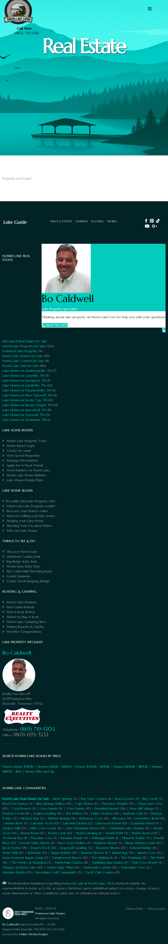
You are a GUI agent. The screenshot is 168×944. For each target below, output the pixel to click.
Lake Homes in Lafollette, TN (23, 385)
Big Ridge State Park (21, 561)
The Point (157, 857)
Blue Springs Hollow (50, 803)
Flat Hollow (74, 813)
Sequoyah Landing (73, 848)
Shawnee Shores (108, 848)
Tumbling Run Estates (107, 862)
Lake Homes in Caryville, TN (23, 375)
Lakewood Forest (108, 823)
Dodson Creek (13, 813)
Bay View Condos (94, 799)
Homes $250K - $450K (54, 766)
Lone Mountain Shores (82, 828)
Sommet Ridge (140, 848)
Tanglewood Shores (67, 857)
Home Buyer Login (20, 446)
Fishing (112, 221)
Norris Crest (57, 833)
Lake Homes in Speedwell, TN (24, 410)
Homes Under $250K (18, 766)
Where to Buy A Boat (22, 617)
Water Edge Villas (60, 867)
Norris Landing (87, 833)
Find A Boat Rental (20, 612)
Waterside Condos (97, 867)
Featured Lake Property (19, 351)
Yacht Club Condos (99, 872)
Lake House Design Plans (24, 480)
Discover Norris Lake (21, 552)
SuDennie (34, 853)
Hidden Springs (59, 818)
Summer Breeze (92, 853)
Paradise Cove (41, 838)
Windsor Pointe (13, 872)
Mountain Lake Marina (126, 828)
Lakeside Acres (42, 823)
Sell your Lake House (21, 530)
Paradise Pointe (71, 838)
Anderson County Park (23, 556)
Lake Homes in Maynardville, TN (26, 390)
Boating (97, 221)
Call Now (24, 28)
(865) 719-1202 (27, 32)
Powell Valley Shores (35, 843)
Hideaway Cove (91, 818)
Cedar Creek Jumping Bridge (28, 581)
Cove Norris (49, 808)
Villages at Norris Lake (19, 867)
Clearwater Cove (150, 803)
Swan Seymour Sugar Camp (22, 857)
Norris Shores (142, 833)
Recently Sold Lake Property (27, 501)
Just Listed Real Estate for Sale (24, 341)
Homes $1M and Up (39, 771)
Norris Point (114, 833)
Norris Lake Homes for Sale (22, 356)
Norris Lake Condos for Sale (23, 361)
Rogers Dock (40, 848)
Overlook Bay (12, 838)
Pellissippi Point (103, 838)
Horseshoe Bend (147, 818)
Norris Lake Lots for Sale (20, 366)
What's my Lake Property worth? (30, 506)
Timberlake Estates (69, 862)
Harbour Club (133, 813)
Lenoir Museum (18, 576)
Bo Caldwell (16, 653)
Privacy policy (157, 908)
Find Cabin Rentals (20, 607)
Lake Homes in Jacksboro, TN (24, 380)
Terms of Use (134, 908)
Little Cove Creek (43, 828)
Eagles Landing (45, 813)
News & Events (61, 221)
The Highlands (102, 857)
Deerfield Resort (107, 808)
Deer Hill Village (141, 808)
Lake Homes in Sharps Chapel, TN (27, 405)
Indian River (14, 823)
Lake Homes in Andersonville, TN (27, 371)
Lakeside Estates (75, 823)
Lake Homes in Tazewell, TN (23, 415)
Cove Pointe (76, 808)
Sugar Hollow (61, 853)
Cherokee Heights (114, 803)
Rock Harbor (11, 848)
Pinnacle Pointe (133, 838)
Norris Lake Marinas (21, 602)
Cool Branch (21, 808)
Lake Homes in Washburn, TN (24, 420)
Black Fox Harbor (15, 803)
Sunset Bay (120, 853)
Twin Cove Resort (144, 862)
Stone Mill (10, 853)
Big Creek (150, 799)
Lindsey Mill (11, 828)
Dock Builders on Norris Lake (28, 470)
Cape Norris (84, 803)
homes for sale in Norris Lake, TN (86, 883)
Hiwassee (119, 818)
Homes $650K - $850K (131, 766)
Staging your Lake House (25, 521)
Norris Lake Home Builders (26, 475)
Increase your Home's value (27, 511)
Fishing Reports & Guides (25, 627)
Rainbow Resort (105, 843)
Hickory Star (30, 818)
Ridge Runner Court (140, 843)
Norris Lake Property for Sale (23, 346)
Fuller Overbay (102, 813)
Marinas (81, 221)
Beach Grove (125, 799)
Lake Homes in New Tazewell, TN (27, 395)
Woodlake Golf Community (55, 872)
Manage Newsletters (22, 460)
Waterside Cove (133, 867)
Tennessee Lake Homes (50, 913)
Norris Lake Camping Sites (26, 622)
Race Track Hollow (72, 843)
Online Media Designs (33, 934)
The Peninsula (131, 857)
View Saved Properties (23, 455)
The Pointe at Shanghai (28, 862)
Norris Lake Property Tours (26, 441)
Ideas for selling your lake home (30, 516)
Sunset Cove (146, 853)
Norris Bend (29, 833)
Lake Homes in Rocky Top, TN (24, 400)
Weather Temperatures (23, 631)
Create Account (18, 450)
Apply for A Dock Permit (24, 465)
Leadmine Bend (142, 823)
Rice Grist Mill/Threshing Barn (29, 571)
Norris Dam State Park (23, 566)
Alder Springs (62, 799)
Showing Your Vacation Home (29, 526)
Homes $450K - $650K (93, 766)
